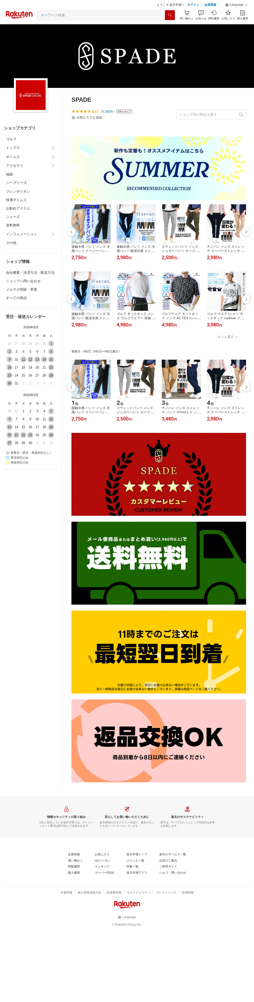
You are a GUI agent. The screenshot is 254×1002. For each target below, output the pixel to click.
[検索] (170, 15)
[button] (236, 5)
